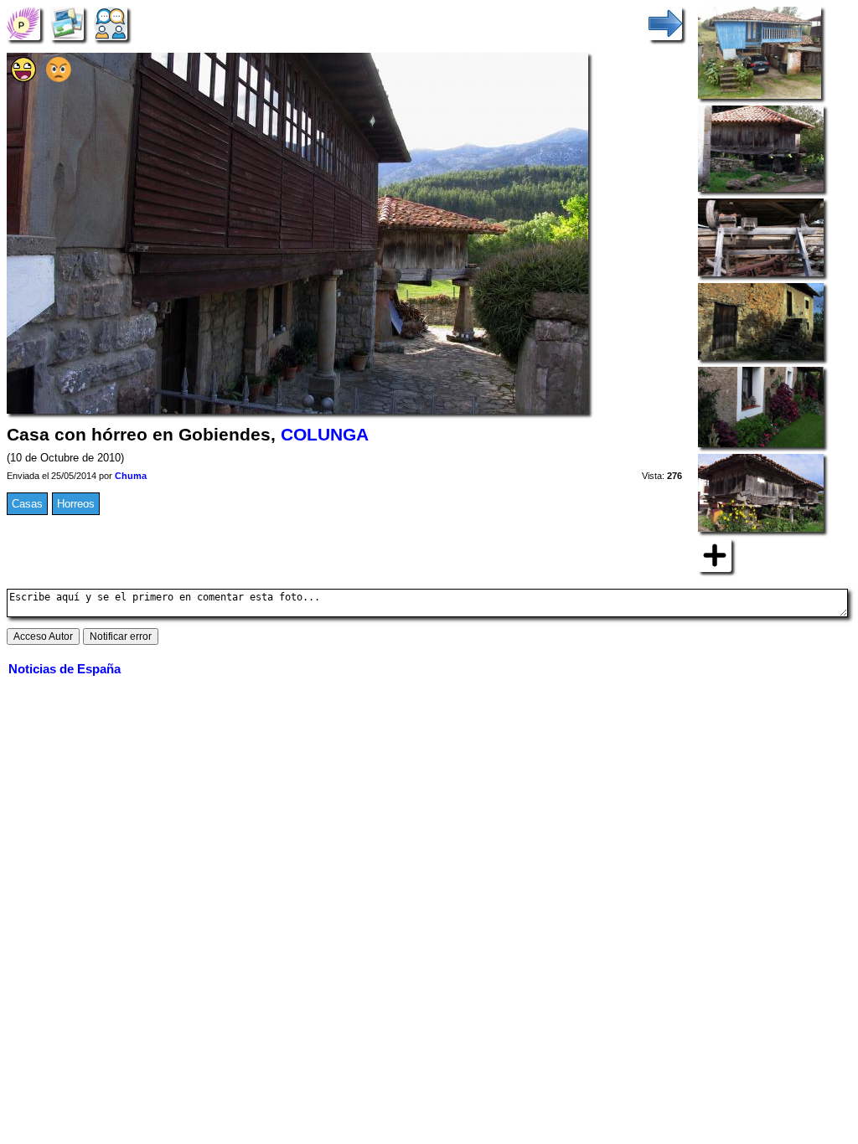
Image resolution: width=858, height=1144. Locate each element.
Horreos (76, 503)
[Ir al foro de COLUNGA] (110, 23)
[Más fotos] (714, 555)
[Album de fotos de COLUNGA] (67, 23)
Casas (27, 503)
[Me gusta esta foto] (23, 78)
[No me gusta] (58, 78)
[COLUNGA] (23, 23)
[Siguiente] (665, 23)
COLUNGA (325, 435)
